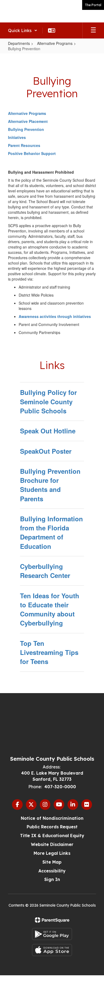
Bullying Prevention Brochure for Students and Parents (50, 485)
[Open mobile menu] (93, 30)
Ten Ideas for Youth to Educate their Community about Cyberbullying (49, 609)
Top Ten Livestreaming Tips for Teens (49, 652)
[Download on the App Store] (52, 950)
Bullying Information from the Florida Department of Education (51, 532)
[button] (23, 30)
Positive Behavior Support (32, 153)
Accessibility (52, 870)
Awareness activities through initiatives (55, 316)
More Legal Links (52, 853)
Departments (19, 43)
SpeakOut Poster (45, 451)
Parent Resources (24, 145)
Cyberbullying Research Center (45, 571)
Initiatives (17, 137)
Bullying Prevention (26, 129)
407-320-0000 (60, 786)
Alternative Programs (55, 43)
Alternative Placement (28, 121)
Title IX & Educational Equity (52, 835)
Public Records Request (52, 826)
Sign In (52, 879)
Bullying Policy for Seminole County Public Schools (48, 401)
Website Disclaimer (52, 844)
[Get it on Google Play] (52, 934)
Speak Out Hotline (47, 430)
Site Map (52, 862)
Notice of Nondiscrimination (52, 818)
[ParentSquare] (52, 920)
